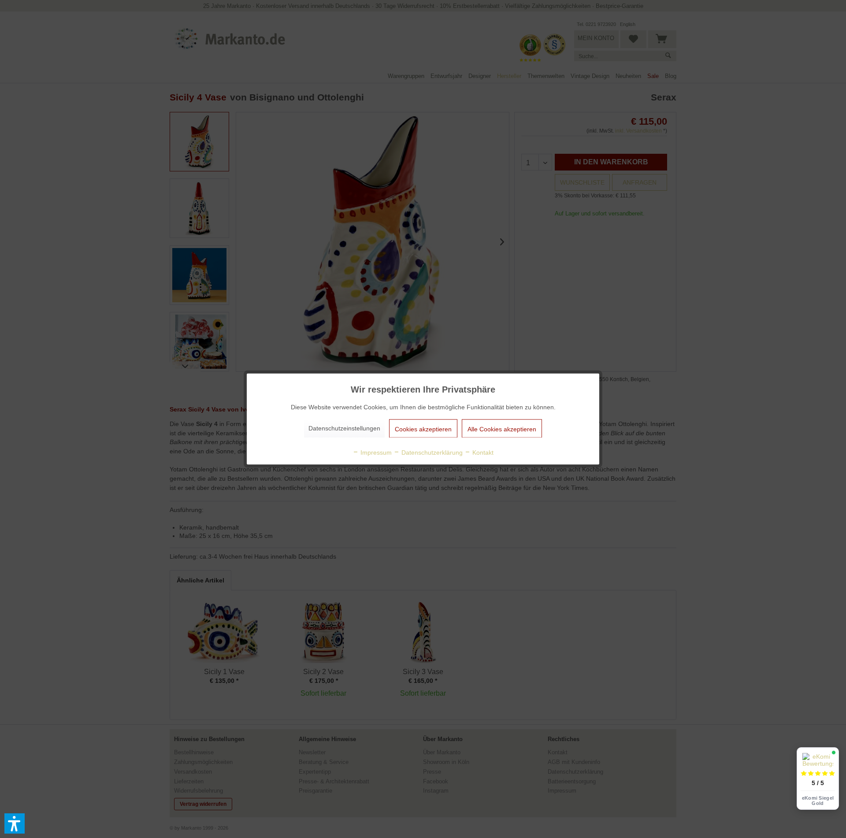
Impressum (375, 452)
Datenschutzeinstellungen (344, 428)
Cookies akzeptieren (423, 429)
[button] (14, 823)
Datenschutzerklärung (431, 452)
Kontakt (482, 452)
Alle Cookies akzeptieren (502, 429)
